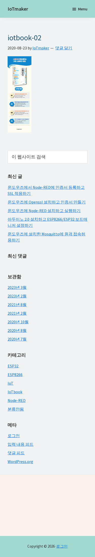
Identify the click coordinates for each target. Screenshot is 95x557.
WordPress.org (20, 461)
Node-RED (17, 400)
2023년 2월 (17, 296)
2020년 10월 (18, 321)
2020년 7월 (17, 339)
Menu (82, 8)
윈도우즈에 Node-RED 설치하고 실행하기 (44, 210)
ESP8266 (15, 374)
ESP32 (13, 365)
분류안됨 (16, 409)
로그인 (14, 435)
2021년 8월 (17, 304)
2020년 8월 (17, 330)
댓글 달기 (63, 47)
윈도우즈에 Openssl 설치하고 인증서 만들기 (47, 202)
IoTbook (15, 391)
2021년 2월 (17, 313)
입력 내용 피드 (20, 444)
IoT (10, 383)
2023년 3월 (17, 287)
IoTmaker (18, 9)
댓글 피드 (16, 452)
